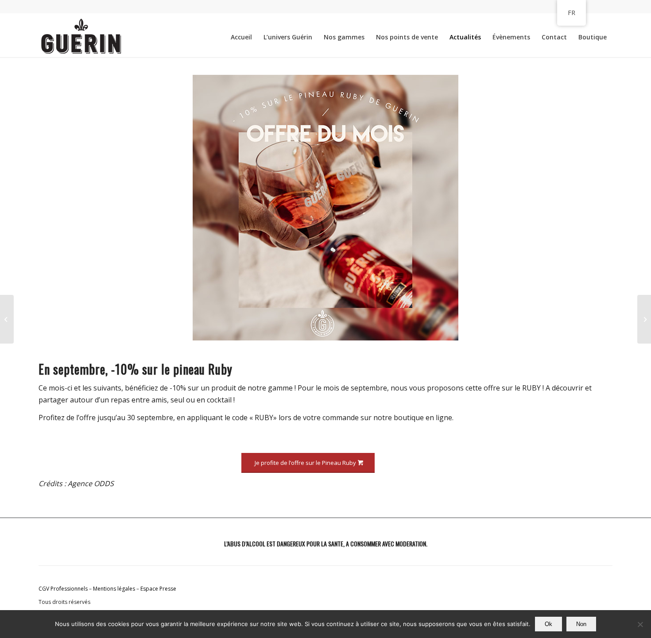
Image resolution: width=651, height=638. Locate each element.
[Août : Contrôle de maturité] (7, 319)
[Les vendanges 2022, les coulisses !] (644, 319)
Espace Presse (158, 588)
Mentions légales (114, 588)
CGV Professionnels (63, 588)
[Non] (640, 624)
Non (581, 624)
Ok (548, 624)
